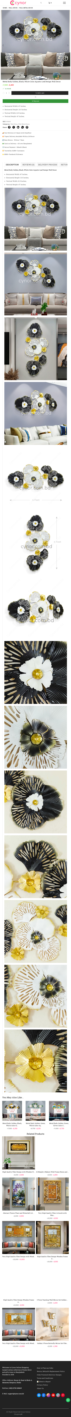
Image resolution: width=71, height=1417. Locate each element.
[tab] (12, 164)
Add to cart (40, 93)
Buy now (36, 101)
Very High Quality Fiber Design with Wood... (18, 1256)
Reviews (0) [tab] (28, 164)
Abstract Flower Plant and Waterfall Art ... (18, 1213)
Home (5, 8)
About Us (40, 1388)
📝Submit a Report (44, 1382)
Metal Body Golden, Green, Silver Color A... (59, 1124)
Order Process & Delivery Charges (49, 1375)
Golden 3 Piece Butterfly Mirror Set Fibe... (52, 1343)
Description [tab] (12, 164)
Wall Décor (13, 8)
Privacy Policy (42, 1385)
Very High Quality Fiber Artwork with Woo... (52, 1214)
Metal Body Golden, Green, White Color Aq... (35, 1124)
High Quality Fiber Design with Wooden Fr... (18, 1172)
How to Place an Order (45, 1368)
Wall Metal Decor (26, 8)
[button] (3, 45)
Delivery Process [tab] (47, 164)
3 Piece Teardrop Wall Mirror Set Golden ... (52, 1300)
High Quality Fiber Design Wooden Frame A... (52, 1258)
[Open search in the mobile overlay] (41, 3)
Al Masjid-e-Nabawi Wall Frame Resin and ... (52, 1172)
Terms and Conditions (45, 1378)
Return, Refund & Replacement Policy (51, 1371)
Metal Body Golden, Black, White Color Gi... (12, 1124)
